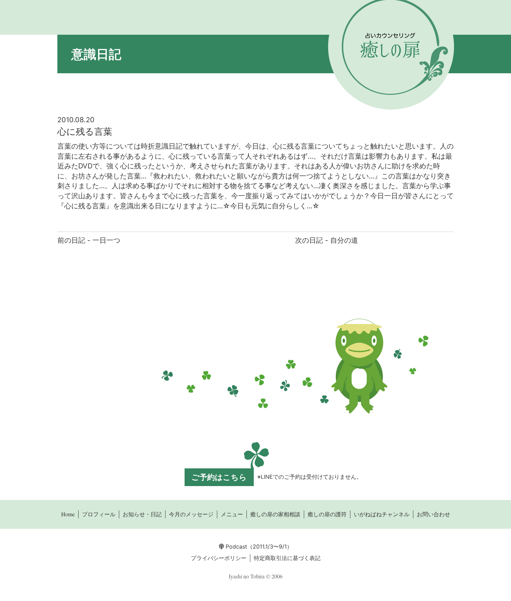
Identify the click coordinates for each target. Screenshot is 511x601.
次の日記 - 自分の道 (326, 240)
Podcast (235, 546)
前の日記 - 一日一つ (88, 240)
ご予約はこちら (219, 477)
